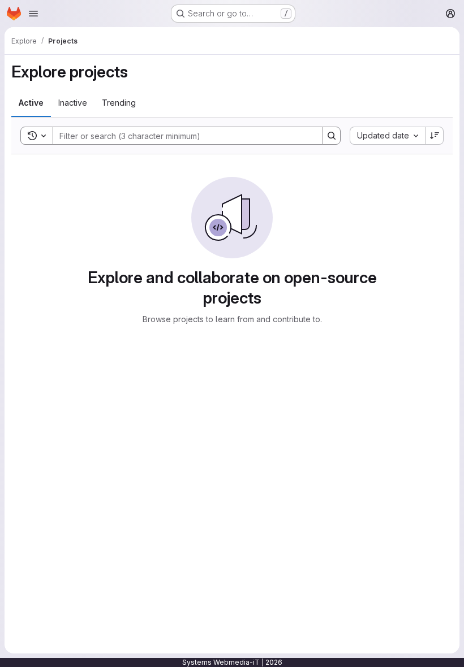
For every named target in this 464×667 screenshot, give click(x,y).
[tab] (31, 103)
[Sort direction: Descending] (435, 136)
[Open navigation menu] (33, 14)
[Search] (332, 136)
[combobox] (387, 136)
